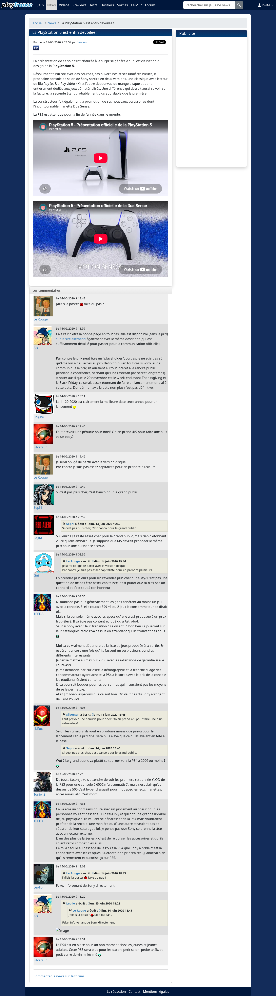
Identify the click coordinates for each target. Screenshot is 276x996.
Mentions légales (156, 991)
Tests (93, 5)
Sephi (70, 524)
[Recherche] (239, 5)
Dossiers (107, 5)
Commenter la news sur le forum (59, 976)
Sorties (122, 5)
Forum (150, 5)
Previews (79, 5)
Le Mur (136, 5)
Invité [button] (266, 5)
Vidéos (64, 5)
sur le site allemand (71, 339)
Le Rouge (73, 561)
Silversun (72, 714)
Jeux (41, 5)
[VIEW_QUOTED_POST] (87, 524)
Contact (134, 991)
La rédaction (116, 991)
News (51, 5)
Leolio (70, 903)
